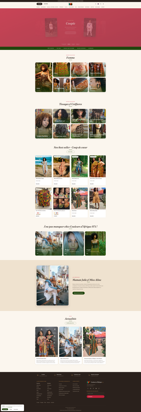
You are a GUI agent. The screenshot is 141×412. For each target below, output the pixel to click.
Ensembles (39, 388)
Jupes (38, 392)
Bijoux (38, 397)
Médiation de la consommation (64, 391)
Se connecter (75, 383)
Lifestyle (52, 402)
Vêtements (39, 385)
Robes (38, 386)
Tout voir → (70, 151)
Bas (48, 390)
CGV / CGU (61, 389)
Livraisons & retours (76, 389)
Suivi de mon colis (76, 391)
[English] (98, 4)
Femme (39, 3)
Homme (46, 3)
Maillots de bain (39, 393)
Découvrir (70, 33)
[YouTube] (96, 388)
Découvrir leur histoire (78, 293)
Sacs (37, 399)
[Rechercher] (96, 4)
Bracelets (49, 397)
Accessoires (39, 395)
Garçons (48, 402)
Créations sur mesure (63, 385)
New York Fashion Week (41, 358)
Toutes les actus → (70, 323)
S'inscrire (90, 396)
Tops (37, 390)
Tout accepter (5, 409)
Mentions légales (62, 394)
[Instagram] (91, 388)
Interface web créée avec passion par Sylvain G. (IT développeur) (70, 410)
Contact (60, 383)
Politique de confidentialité (63, 393)
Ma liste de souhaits (76, 387)
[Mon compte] (101, 4)
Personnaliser (16, 409)
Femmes (38, 383)
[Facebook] (88, 388)
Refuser (11, 409)
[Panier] (103, 4)
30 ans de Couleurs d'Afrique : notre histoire (93, 358)
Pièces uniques (61, 387)
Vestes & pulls (49, 392)
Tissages (41, 402)
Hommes (49, 383)
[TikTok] (99, 388)
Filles (45, 402)
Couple (38, 402)
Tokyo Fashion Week (64, 358)
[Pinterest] (93, 388)
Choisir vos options (43, 176)
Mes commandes (76, 385)
